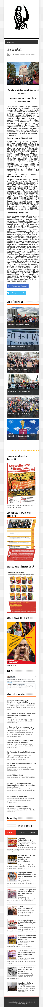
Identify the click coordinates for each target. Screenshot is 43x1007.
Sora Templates (20, 1002)
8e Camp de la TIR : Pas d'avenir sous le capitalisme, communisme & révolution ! (21, 715)
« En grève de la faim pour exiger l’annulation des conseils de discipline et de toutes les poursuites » (21, 729)
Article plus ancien (33, 450)
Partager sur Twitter (18, 293)
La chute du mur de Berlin (17, 797)
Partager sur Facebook (19, 286)
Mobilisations (10, 56)
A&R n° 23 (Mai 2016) (15, 775)
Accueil (23, 450)
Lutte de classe (30, 54)
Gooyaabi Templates (21, 1004)
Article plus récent (13, 450)
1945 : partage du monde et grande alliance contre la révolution (20, 741)
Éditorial (17, 54)
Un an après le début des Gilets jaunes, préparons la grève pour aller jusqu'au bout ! (21, 785)
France (22, 54)
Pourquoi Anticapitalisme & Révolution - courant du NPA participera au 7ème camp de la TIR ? (21, 702)
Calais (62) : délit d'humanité (17, 806)
